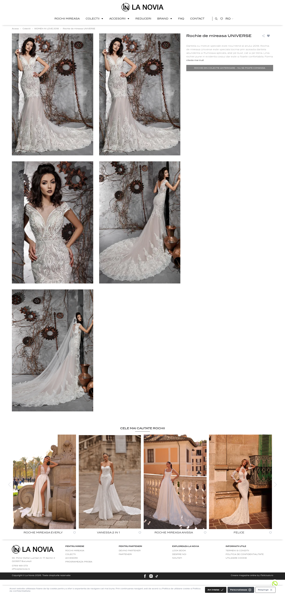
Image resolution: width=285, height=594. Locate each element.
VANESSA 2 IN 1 (108, 532)
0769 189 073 (20, 566)
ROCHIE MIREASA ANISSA (174, 532)
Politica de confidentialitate (245, 554)
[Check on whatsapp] (274, 583)
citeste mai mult (195, 60)
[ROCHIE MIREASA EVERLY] (44, 482)
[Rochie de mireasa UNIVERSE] (143, 7)
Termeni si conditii (237, 550)
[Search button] (216, 18)
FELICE (239, 532)
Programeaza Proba (78, 562)
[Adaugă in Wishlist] (270, 36)
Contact (197, 18)
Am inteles (213, 590)
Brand (162, 18)
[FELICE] (240, 482)
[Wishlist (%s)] (221, 18)
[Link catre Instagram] (151, 576)
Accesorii (117, 18)
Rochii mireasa (67, 18)
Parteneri (125, 554)
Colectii (92, 18)
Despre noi (179, 554)
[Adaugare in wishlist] (74, 532)
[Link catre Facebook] (145, 576)
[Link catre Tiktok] (156, 576)
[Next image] (275, 484)
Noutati (177, 558)
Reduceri (143, 18)
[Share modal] (263, 36)
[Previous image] (9, 484)
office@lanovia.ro (21, 569)
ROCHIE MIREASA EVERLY (43, 532)
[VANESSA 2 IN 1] (109, 482)
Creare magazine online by (252, 575)
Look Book (179, 550)
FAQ (181, 18)
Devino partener (130, 550)
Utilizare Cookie (236, 558)
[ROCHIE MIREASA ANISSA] (175, 482)
